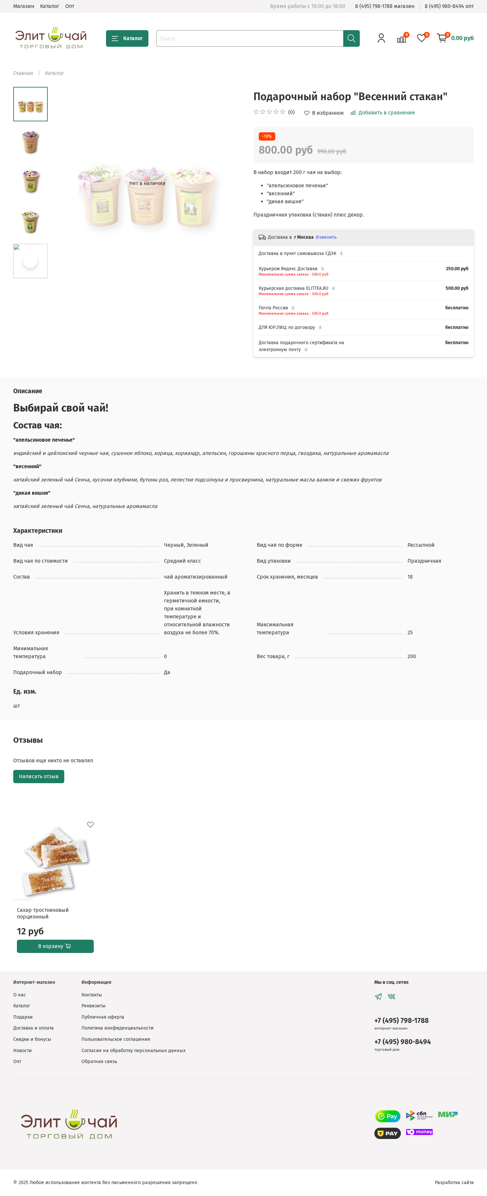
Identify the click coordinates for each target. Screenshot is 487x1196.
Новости (22, 1050)
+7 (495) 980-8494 (402, 1042)
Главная (23, 73)
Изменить (326, 237)
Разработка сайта (454, 1182)
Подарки (23, 1017)
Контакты (91, 995)
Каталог (49, 6)
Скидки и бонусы (32, 1039)
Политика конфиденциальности (117, 1028)
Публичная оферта (102, 1017)
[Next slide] (230, 183)
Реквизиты (93, 1006)
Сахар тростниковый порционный (43, 913)
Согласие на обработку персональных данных (133, 1050)
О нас (19, 995)
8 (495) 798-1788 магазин (384, 6)
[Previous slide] (64, 183)
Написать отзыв (39, 776)
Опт (69, 6)
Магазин (23, 6)
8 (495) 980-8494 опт (449, 6)
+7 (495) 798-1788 (401, 1021)
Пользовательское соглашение (115, 1039)
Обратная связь (99, 1061)
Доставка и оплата (33, 1028)
